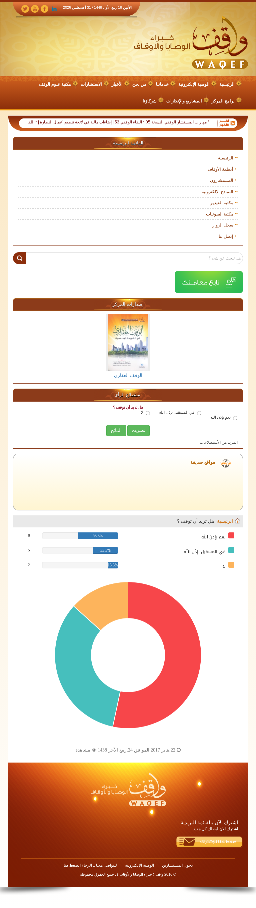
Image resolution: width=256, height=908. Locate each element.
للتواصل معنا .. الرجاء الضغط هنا (90, 865)
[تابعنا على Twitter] (25, 8)
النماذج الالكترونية (217, 191)
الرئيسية (227, 84)
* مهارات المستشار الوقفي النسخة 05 (191, 122)
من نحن (139, 84)
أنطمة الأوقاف (220, 169)
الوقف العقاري (128, 375)
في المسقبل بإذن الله (177, 412)
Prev (24, 346)
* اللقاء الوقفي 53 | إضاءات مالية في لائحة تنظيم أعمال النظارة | (105, 122)
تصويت (138, 430)
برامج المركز (223, 100)
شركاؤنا (150, 100)
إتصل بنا (226, 236)
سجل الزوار (222, 225)
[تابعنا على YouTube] (35, 8)
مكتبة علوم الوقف (55, 84)
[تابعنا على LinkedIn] (54, 8)
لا (142, 412)
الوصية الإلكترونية (194, 84)
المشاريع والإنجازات (184, 100)
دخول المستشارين (177, 865)
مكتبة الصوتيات (219, 213)
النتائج (116, 430)
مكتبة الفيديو (221, 202)
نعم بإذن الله (220, 417)
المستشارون (221, 180)
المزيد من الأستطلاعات (219, 442)
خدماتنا (162, 84)
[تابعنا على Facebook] (44, 8)
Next (232, 346)
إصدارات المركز (128, 304)
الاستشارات (91, 84)
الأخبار (117, 84)
